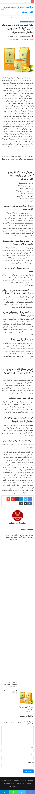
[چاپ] (21, 503)
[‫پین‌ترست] (13, 499)
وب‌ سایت (31, 762)
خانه (31, 17)
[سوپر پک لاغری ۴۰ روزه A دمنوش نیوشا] (26, 697)
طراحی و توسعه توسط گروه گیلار (18, 786)
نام (32, 747)
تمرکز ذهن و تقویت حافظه (9, 690)
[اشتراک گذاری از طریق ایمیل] (26, 503)
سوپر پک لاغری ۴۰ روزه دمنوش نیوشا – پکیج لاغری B (26, 537)
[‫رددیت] (8, 499)
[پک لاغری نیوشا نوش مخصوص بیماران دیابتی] (9, 607)
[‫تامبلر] (17, 499)
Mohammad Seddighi (25, 36)
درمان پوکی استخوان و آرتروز (22, 1)
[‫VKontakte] (30, 503)
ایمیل (32, 755)
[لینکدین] (21, 499)
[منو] (2, 9)
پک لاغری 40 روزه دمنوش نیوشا (20, 17)
